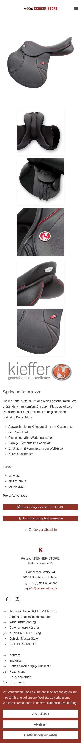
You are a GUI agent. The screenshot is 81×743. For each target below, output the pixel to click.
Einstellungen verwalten (40, 735)
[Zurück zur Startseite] (40, 8)
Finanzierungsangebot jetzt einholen (43, 518)
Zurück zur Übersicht (43, 529)
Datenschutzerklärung (61, 703)
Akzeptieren (40, 714)
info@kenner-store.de (42, 588)
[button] (76, 8)
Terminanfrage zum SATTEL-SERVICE (42, 507)
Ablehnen (40, 724)
